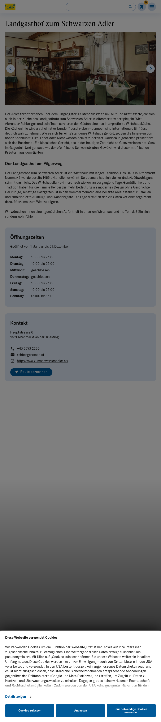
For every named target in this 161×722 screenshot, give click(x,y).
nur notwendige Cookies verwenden (131, 711)
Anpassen (80, 710)
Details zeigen (15, 696)
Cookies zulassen (29, 710)
